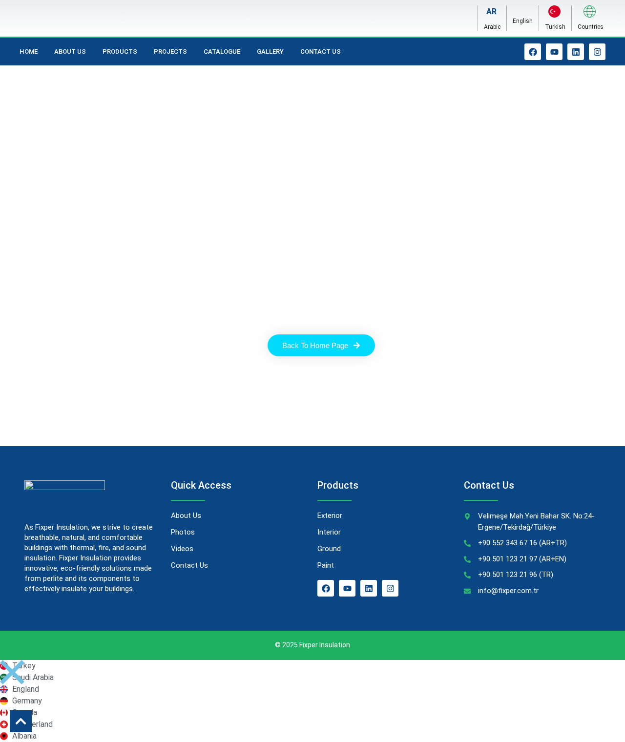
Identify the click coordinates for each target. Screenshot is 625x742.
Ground (329, 548)
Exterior (329, 515)
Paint (325, 565)
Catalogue (222, 51)
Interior (329, 532)
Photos (183, 532)
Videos (182, 548)
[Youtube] (554, 51)
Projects (170, 51)
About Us (70, 51)
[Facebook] (532, 51)
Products (120, 51)
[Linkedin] (575, 51)
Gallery (270, 51)
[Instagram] (597, 51)
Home (29, 51)
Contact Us (320, 51)
